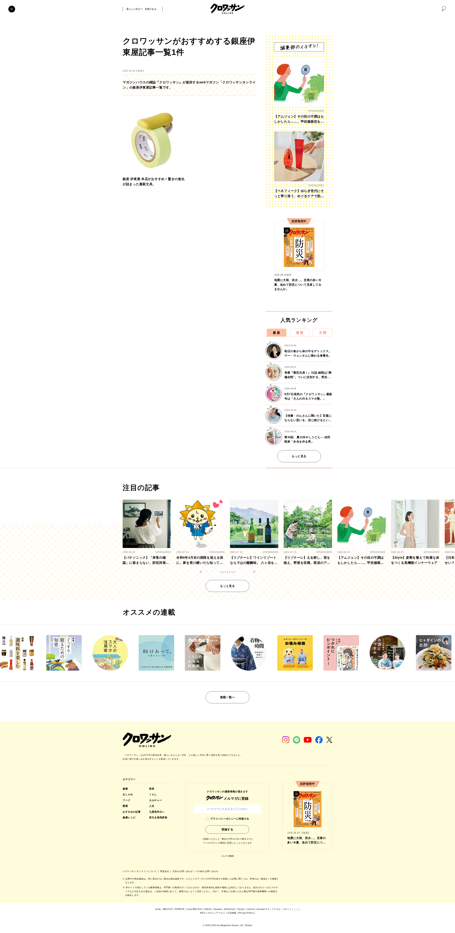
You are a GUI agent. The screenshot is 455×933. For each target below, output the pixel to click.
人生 (151, 805)
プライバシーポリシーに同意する (229, 818)
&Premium (229, 909)
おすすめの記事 (132, 811)
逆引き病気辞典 (158, 817)
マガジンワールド (216, 913)
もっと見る (299, 456)
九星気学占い (157, 811)
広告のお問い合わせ (182, 871)
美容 (151, 788)
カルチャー (155, 800)
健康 (125, 788)
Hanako (218, 909)
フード (126, 800)
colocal (251, 909)
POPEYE (179, 909)
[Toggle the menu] (11, 9)
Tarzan (241, 909)
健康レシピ (129, 817)
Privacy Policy (246, 913)
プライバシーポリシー (240, 839)
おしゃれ (128, 794)
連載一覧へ (227, 697)
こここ (294, 909)
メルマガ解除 (227, 856)
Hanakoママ (263, 909)
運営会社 (165, 871)
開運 (125, 805)
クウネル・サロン (281, 909)
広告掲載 (231, 913)
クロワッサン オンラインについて (140, 871)
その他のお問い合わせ (207, 871)
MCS (202, 913)
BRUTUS (168, 909)
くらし (153, 794)
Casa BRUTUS (194, 909)
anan (158, 909)
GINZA (207, 909)
